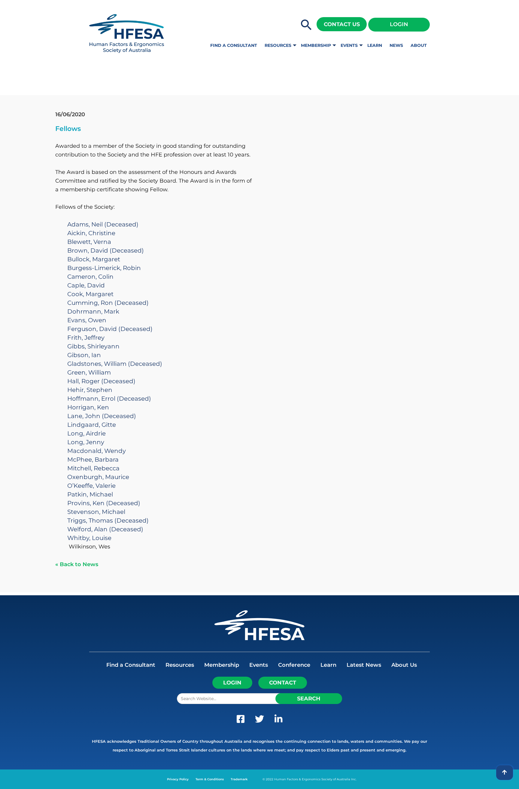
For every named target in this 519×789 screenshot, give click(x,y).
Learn (374, 45)
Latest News (364, 665)
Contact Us (342, 24)
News (396, 45)
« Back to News (76, 564)
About (419, 45)
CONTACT (282, 682)
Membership (316, 45)
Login (399, 24)
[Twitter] (259, 720)
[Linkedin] (278, 720)
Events (349, 45)
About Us (404, 665)
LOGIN (232, 682)
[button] (306, 25)
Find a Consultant (233, 45)
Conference (294, 665)
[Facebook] (240, 720)
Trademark (239, 779)
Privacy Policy (178, 779)
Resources (278, 45)
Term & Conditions (210, 779)
